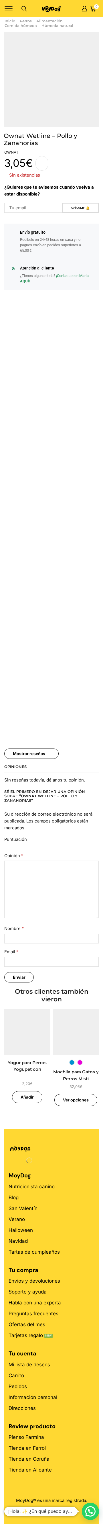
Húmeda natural (57, 25)
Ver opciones (76, 1099)
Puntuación (15, 839)
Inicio (10, 21)
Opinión (13, 855)
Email (11, 951)
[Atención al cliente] (13, 268)
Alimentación (49, 21)
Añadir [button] (27, 1097)
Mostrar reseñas (29, 753)
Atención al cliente (37, 268)
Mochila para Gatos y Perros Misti (76, 1075)
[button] (90, 1511)
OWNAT (11, 152)
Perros (26, 21)
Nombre (14, 928)
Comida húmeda (21, 25)
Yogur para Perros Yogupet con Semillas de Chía (27, 1069)
